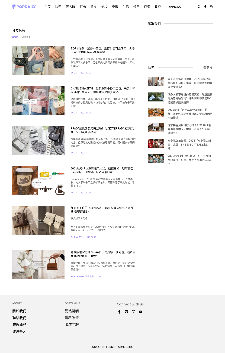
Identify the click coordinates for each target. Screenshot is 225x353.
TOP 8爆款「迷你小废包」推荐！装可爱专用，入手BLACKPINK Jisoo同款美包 (103, 50)
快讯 (58, 6)
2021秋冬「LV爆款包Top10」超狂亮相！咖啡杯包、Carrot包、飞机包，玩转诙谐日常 (103, 170)
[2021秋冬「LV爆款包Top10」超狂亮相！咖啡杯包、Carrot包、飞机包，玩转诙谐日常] (38, 180)
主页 (47, 6)
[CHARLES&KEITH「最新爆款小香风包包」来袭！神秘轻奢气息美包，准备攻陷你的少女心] (38, 100)
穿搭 (115, 6)
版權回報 (72, 324)
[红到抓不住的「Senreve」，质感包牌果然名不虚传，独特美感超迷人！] (38, 220)
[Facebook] (205, 6)
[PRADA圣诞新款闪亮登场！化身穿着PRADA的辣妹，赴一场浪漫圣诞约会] (38, 140)
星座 (158, 6)
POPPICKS (173, 6)
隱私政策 (72, 317)
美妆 (104, 6)
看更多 (208, 67)
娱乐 (136, 6)
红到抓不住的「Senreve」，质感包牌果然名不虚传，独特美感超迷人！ (103, 209)
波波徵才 (19, 331)
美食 (93, 6)
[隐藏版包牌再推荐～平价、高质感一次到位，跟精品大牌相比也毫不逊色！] (38, 264)
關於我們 (19, 310)
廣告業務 (19, 324)
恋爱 (147, 6)
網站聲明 (72, 310)
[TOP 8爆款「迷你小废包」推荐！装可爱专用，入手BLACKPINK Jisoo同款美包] (38, 60)
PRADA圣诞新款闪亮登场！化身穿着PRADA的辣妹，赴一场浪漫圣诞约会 (103, 130)
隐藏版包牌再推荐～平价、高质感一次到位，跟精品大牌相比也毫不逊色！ (103, 254)
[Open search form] (199, 6)
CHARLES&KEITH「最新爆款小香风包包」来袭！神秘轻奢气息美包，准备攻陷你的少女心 (103, 90)
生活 (126, 6)
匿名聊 (70, 6)
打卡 (83, 6)
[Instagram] (211, 6)
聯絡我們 (19, 317)
